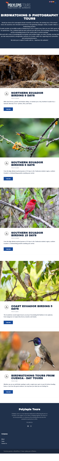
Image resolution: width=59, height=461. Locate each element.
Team (2, 441)
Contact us (4, 443)
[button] (8, 109)
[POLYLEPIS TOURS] (18, 5)
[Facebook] (28, 426)
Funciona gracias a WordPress (12, 451)
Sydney (27, 451)
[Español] (53, 1)
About (2, 439)
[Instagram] (30, 426)
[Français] (52, 1)
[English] (50, 1)
